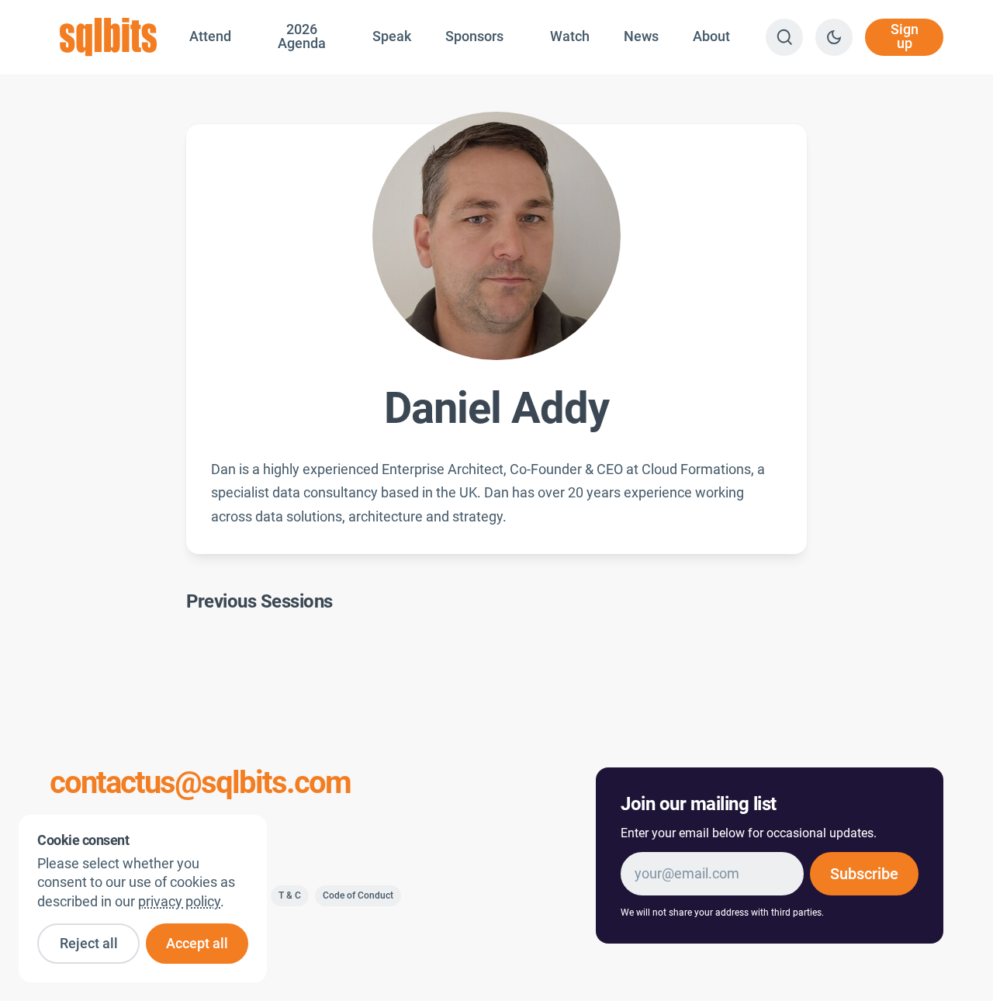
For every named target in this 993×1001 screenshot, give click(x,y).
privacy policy (179, 901)
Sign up (905, 36)
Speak (391, 36)
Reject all (89, 943)
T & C (290, 895)
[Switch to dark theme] (834, 37)
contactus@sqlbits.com (200, 782)
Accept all (197, 943)
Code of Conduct (358, 895)
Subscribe (864, 873)
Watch (570, 36)
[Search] (784, 37)
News (641, 36)
